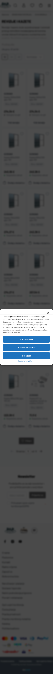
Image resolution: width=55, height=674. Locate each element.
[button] (48, 312)
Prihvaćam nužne (26, 347)
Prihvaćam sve (26, 339)
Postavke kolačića (25, 361)
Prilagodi (26, 355)
